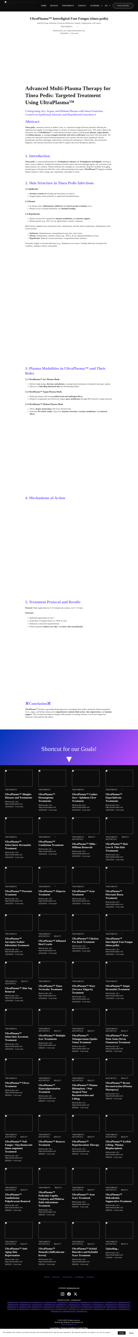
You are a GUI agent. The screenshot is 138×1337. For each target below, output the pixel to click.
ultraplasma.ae (49, 1309)
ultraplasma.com (73, 1288)
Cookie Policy (82, 1328)
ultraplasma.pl (74, 1309)
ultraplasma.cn (38, 1302)
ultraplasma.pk (99, 1307)
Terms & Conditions (68, 1328)
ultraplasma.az (112, 1302)
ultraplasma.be (86, 1309)
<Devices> (56, 1277)
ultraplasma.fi (49, 1307)
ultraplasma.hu (61, 1309)
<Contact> (90, 1277)
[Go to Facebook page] (69, 1294)
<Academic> (79, 1277)
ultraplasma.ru (123, 1302)
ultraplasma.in (37, 1305)
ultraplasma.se (74, 1305)
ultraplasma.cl (86, 1305)
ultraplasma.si (112, 1307)
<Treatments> (67, 1277)
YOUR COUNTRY (123, 5)
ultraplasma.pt (75, 1307)
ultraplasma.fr (74, 1302)
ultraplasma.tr (86, 1302)
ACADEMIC (95, 6)
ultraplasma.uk (50, 1302)
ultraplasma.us (25, 1302)
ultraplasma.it (62, 1302)
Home (43, 6)
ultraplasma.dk (24, 1307)
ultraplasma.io (56, 1311)
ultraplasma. (12, 1302)
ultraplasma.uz (124, 1309)
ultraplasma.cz (61, 1305)
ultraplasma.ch (124, 1307)
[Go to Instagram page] (62, 1294)
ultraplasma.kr (13, 1305)
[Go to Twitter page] (75, 1294)
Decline (131, 1333)
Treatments (68, 6)
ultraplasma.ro (36, 1307)
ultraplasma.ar (112, 1309)
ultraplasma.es (25, 1305)
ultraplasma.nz (36, 1309)
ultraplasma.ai (81, 1311)
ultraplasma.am (99, 1309)
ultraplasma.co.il (98, 1302)
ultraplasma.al (87, 1307)
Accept (121, 1333)
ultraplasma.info (69, 1311)
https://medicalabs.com (69, 1324)
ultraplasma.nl (12, 1307)
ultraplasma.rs (98, 1305)
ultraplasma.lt (24, 1309)
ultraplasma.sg (111, 1305)
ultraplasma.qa (124, 1305)
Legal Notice (55, 1328)
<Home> (47, 1277)
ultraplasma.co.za (62, 1307)
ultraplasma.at (12, 1309)
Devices (54, 6)
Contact (82, 6)
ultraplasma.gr (49, 1305)
